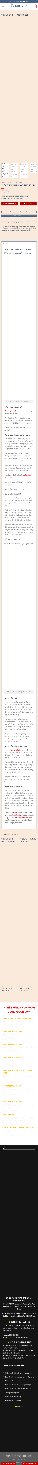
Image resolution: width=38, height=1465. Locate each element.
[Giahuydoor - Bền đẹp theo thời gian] (19, 6)
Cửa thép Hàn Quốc (18, 182)
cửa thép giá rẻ (14, 750)
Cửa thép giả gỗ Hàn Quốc (16, 228)
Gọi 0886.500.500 (8, 1463)
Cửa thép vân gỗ (25, 230)
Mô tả (5, 243)
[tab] (19, 243)
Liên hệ (23, 1459)
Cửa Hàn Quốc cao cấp (11, 226)
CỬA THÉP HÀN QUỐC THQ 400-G (27, 989)
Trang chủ (5, 182)
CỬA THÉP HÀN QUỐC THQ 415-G (8, 989)
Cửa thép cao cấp (24, 226)
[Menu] (2, 6)
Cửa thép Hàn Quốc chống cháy (10, 230)
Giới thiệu (15, 1459)
